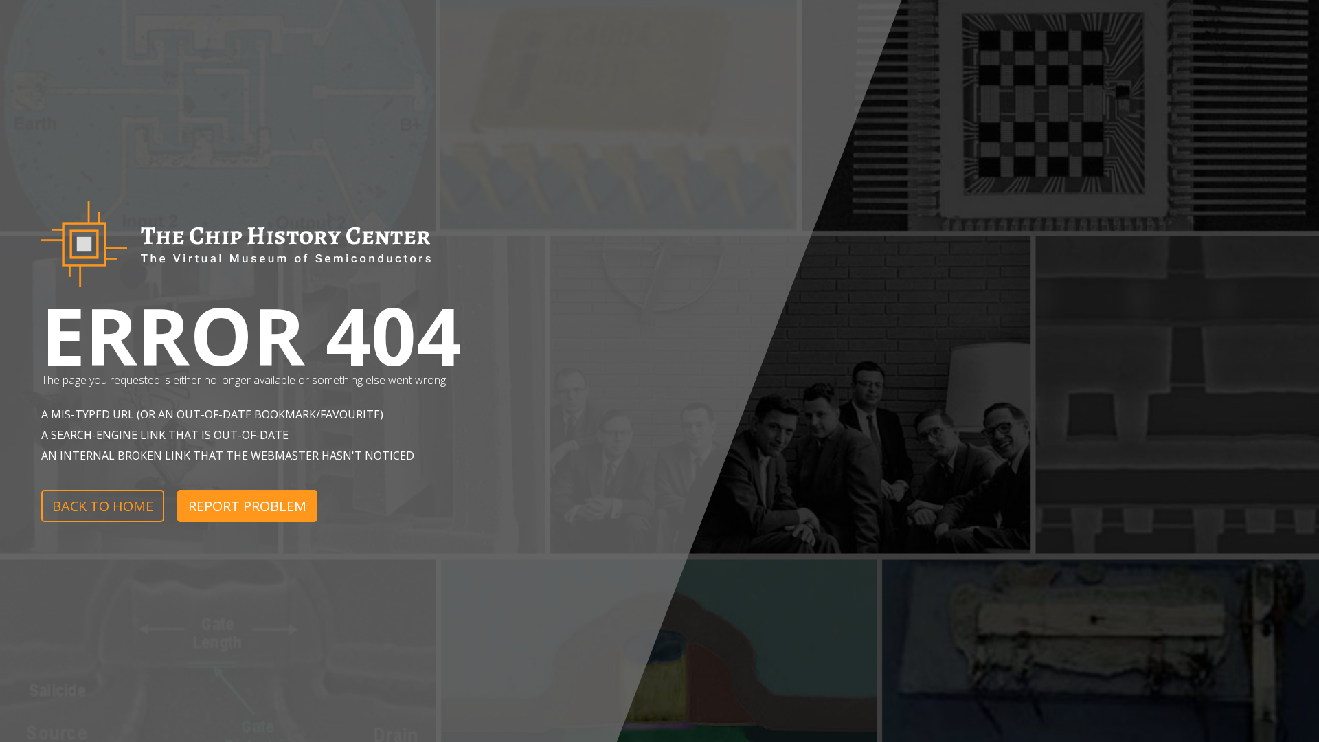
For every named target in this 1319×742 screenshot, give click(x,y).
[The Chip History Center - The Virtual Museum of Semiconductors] (236, 293)
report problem (247, 506)
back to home (102, 506)
